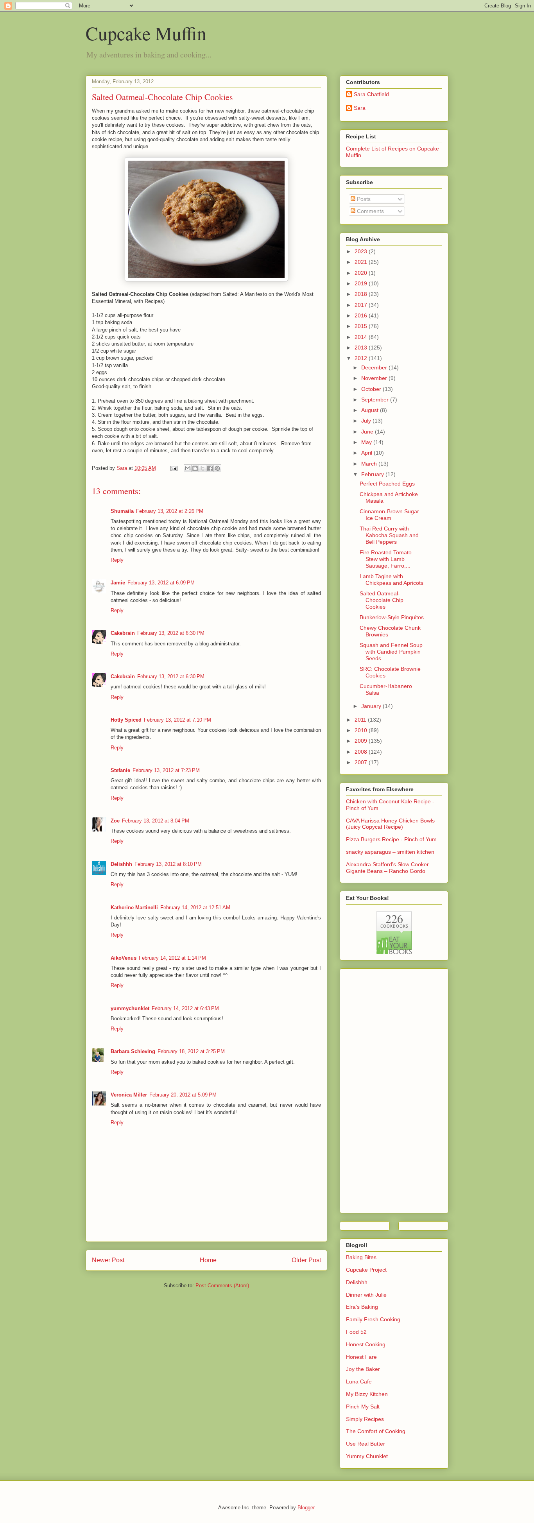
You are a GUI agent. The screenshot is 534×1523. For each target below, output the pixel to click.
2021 (362, 262)
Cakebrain (123, 633)
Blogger (305, 1507)
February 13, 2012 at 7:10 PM (177, 720)
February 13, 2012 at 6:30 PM (170, 633)
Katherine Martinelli (134, 907)
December (375, 367)
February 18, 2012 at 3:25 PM (191, 1051)
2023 (362, 251)
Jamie (118, 583)
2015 (362, 326)
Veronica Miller (129, 1095)
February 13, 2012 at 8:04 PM (155, 821)
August (370, 410)
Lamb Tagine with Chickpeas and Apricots (391, 579)
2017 (362, 305)
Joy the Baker (363, 1369)
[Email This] (188, 468)
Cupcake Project (366, 1270)
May (367, 442)
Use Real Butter (365, 1444)
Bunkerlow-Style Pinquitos (392, 617)
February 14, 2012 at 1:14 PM (172, 958)
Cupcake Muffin (146, 32)
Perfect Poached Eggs (387, 483)
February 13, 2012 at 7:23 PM (166, 770)
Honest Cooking (365, 1344)
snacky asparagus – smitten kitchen (390, 852)
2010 (362, 730)
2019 (362, 283)
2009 (362, 741)
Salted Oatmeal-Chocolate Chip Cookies (381, 600)
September (375, 399)
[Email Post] (173, 468)
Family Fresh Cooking (373, 1319)
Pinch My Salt (363, 1406)
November (375, 378)
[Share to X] (202, 468)
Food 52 (356, 1332)
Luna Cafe (359, 1381)
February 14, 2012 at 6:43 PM (185, 1008)
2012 (362, 358)
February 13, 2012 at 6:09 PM (161, 583)
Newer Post (108, 1260)
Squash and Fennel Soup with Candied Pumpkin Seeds (391, 651)
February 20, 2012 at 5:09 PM (183, 1095)
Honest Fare (361, 1357)
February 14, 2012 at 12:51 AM (195, 907)
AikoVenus (123, 958)
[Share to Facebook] (210, 468)
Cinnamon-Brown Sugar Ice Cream (389, 514)
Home (208, 1260)
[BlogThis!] (195, 468)
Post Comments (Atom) (222, 1285)
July (367, 420)
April (367, 453)
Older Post (306, 1260)
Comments (369, 211)
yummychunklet (130, 1008)
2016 (362, 315)
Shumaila (122, 511)
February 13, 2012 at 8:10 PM (168, 864)
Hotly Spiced (126, 720)
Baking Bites (361, 1257)
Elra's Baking (362, 1307)
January (372, 706)
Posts (363, 199)
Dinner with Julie (366, 1295)
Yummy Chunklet (367, 1456)
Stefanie (120, 770)
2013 (362, 347)
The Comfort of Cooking (375, 1431)
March (369, 463)
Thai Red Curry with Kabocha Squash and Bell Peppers (389, 535)
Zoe (115, 821)
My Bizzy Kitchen (367, 1394)
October (372, 389)
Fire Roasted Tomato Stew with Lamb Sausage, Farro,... (386, 559)
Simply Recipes (365, 1419)
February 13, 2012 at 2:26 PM (169, 511)
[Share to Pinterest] (217, 468)
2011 (361, 720)
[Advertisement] (377, 1088)
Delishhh (121, 864)
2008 (362, 752)
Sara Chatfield (371, 94)
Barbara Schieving (133, 1051)
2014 (362, 337)
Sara (360, 108)
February (373, 474)
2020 (362, 273)
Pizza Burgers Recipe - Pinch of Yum (391, 839)
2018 (362, 294)
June (368, 431)
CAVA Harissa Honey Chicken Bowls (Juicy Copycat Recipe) (390, 823)
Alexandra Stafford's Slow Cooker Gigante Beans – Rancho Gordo (387, 867)
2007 (362, 762)
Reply (117, 560)
